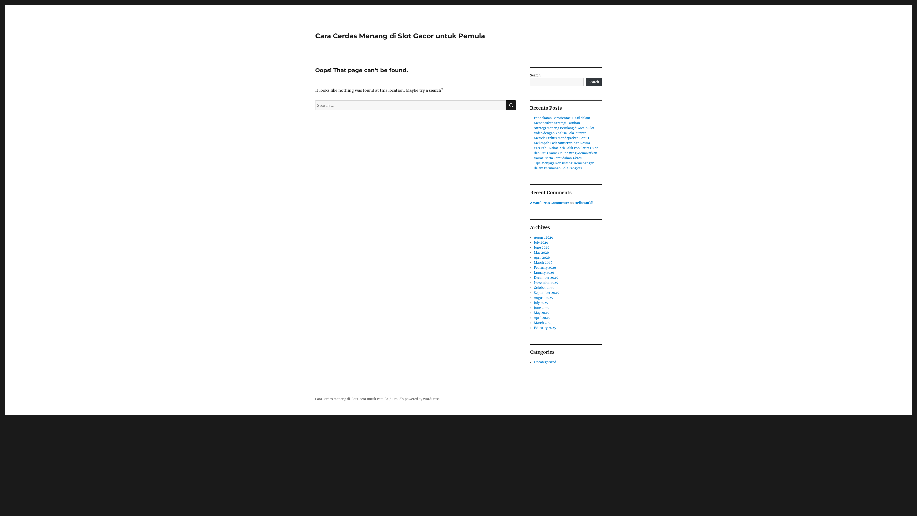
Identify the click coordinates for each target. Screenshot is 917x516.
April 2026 (542, 258)
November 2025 (546, 283)
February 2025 (545, 328)
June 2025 (541, 308)
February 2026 (545, 268)
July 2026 (541, 243)
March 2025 (543, 323)
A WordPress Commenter (549, 203)
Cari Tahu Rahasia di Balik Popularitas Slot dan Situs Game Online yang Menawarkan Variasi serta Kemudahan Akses (566, 153)
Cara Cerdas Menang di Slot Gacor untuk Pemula (400, 36)
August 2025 (543, 298)
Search (535, 75)
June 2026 (541, 248)
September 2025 (546, 293)
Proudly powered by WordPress (416, 399)
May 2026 (541, 253)
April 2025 (542, 318)
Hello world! (584, 203)
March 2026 (543, 263)
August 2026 (543, 238)
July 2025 (541, 303)
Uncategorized (545, 362)
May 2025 (541, 313)
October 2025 (544, 288)
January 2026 (544, 273)
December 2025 (546, 278)
